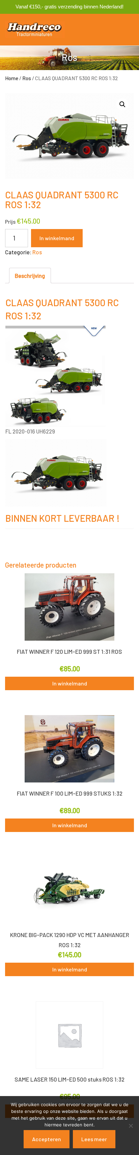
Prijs (10, 221)
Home (11, 78)
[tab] (30, 276)
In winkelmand (56, 238)
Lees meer (94, 1139)
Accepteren (46, 1139)
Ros (26, 78)
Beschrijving (30, 275)
